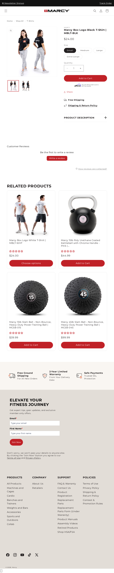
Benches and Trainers (15, 502)
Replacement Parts (66, 502)
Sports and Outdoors (13, 518)
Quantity (68, 63)
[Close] (1, 570)
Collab (10, 524)
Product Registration (65, 494)
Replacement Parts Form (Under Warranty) (69, 511)
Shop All (19, 21)
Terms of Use (14, 458)
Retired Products (68, 527)
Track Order (106, 3)
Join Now (16, 442)
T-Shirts (30, 21)
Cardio (11, 495)
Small (70, 50)
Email (13, 418)
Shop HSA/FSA (66, 532)
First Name (16, 428)
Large (101, 51)
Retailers (37, 488)
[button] (6, 11)
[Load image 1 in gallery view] (13, 85)
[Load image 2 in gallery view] (25, 85)
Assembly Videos (68, 523)
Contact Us (64, 488)
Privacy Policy (33, 458)
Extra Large (74, 57)
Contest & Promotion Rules (93, 502)
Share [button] (70, 92)
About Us (37, 483)
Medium (86, 51)
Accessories (14, 512)
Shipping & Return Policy (82, 105)
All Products (14, 483)
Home (10, 21)
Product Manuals (68, 519)
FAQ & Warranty (67, 483)
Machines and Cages (15, 490)
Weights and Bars (17, 508)
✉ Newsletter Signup (13, 3)
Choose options (31, 263)
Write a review (57, 158)
